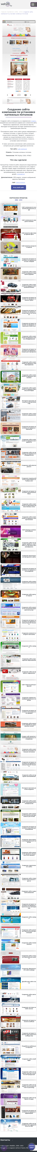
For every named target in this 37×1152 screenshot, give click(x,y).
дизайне (33, 121)
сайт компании (22, 149)
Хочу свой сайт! (18, 187)
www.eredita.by (20, 182)
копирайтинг (21, 174)
